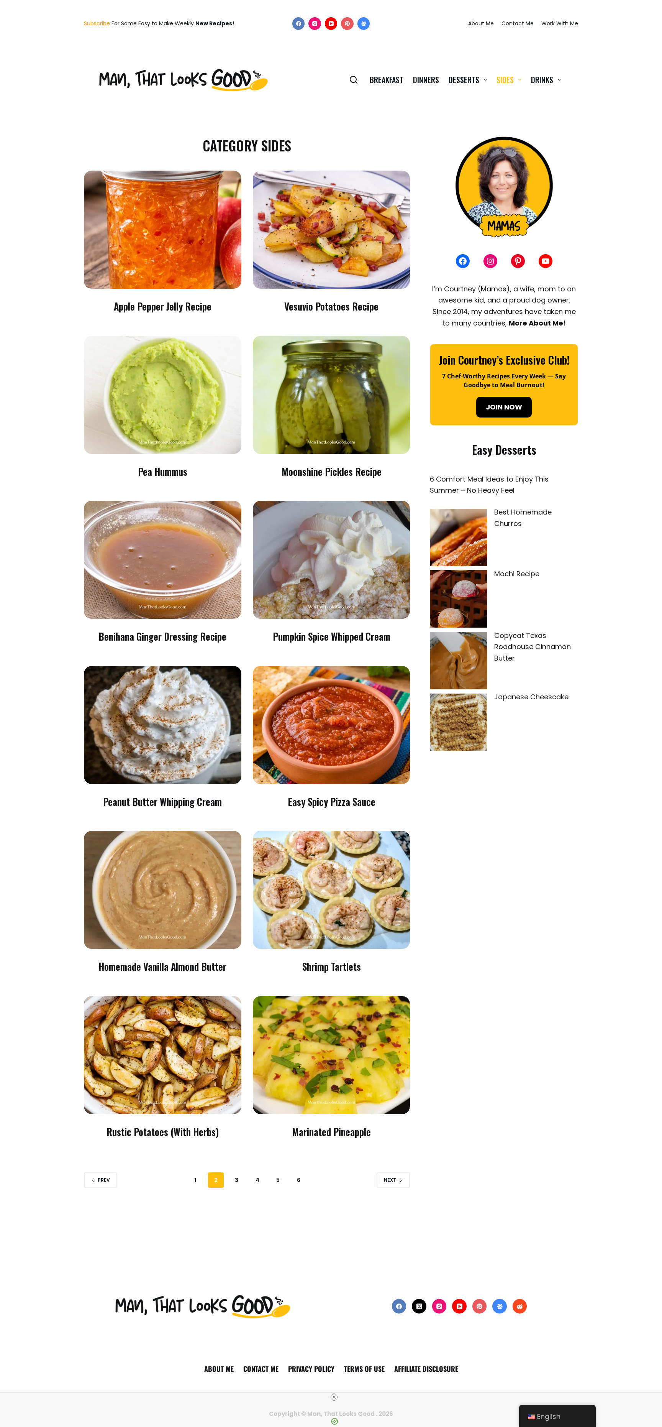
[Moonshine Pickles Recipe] (331, 395)
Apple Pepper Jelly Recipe (162, 306)
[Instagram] (314, 23)
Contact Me (517, 23)
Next (390, 1180)
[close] (334, 1397)
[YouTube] (331, 23)
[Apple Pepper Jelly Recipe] (162, 230)
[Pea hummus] (162, 395)
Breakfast (386, 79)
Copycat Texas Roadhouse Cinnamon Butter (532, 647)
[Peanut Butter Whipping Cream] (162, 725)
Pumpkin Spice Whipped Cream (331, 636)
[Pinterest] (347, 23)
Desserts (464, 79)
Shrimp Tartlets (331, 966)
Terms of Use (364, 1369)
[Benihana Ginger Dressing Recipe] (162, 560)
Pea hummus (162, 471)
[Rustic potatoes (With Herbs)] (162, 1055)
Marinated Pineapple (331, 1132)
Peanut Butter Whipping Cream (162, 801)
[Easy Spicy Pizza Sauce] (331, 725)
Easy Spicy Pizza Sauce (331, 801)
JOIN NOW (504, 407)
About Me (481, 23)
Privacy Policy (311, 1369)
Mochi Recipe (516, 574)
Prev (104, 1180)
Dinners (426, 79)
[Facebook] (298, 23)
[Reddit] (520, 1306)
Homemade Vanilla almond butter (162, 966)
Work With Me (559, 23)
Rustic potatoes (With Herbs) (163, 1132)
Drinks (542, 79)
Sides (505, 79)
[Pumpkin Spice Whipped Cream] (331, 560)
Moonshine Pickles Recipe (332, 471)
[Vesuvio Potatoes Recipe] (331, 230)
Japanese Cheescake (531, 697)
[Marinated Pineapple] (331, 1055)
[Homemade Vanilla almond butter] (162, 890)
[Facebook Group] (363, 23)
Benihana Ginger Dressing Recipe (162, 636)
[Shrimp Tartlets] (331, 890)
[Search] (353, 80)
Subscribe (97, 23)
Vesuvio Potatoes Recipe (331, 306)
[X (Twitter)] (419, 1306)
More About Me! (537, 323)
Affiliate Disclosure (426, 1369)
